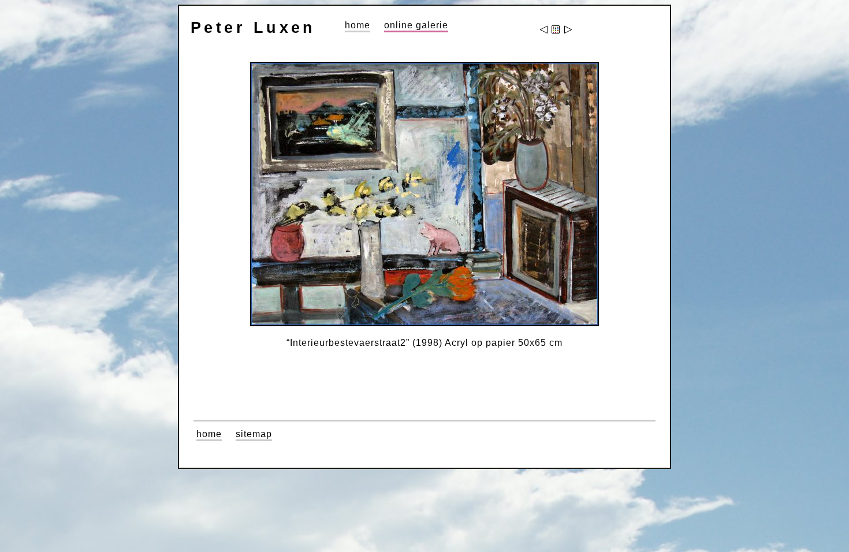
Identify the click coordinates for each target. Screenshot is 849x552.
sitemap (254, 434)
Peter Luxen (253, 27)
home (357, 25)
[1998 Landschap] (567, 30)
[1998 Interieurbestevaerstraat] (544, 30)
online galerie (416, 25)
